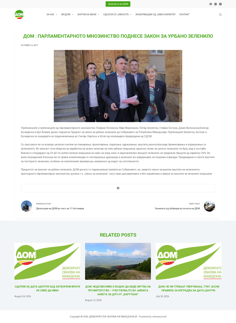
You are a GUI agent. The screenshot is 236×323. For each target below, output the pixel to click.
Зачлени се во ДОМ (118, 4)
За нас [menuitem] (50, 14)
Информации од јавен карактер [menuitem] (155, 14)
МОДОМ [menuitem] (65, 14)
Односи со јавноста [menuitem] (116, 14)
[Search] (220, 14)
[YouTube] (220, 4)
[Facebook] (211, 4)
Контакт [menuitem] (184, 14)
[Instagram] (215, 4)
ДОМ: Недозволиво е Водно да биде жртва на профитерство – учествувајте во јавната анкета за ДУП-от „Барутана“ (118, 290)
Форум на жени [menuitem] (86, 14)
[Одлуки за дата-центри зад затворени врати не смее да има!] (47, 261)
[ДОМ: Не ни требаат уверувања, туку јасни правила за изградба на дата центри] (189, 261)
